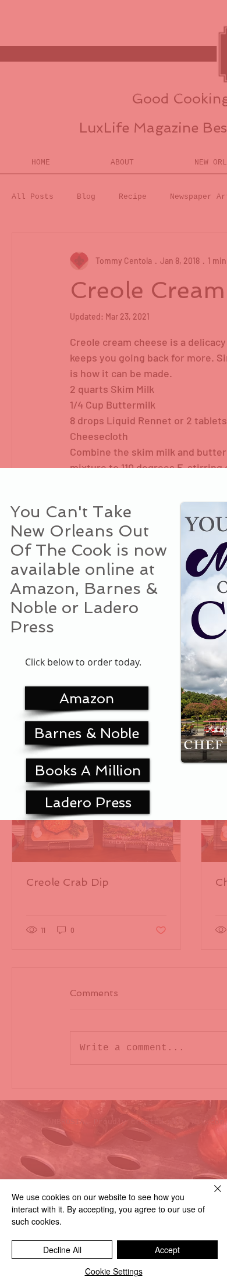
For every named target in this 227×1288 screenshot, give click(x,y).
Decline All (62, 1249)
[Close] (211, 1196)
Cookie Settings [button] (114, 1271)
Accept (167, 1249)
